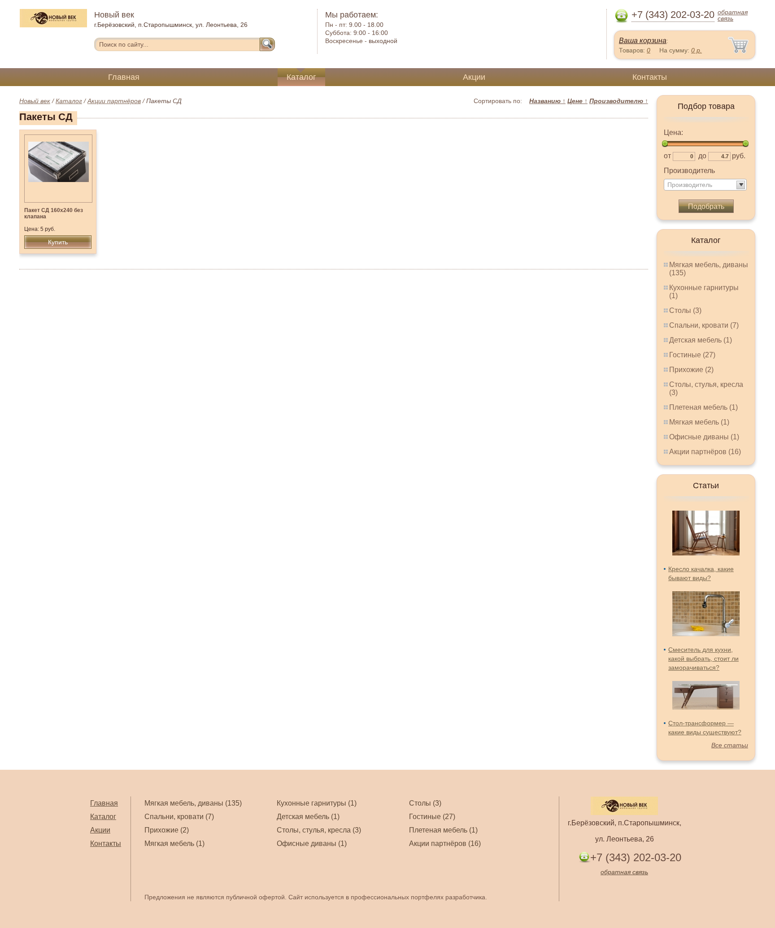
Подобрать (706, 206)
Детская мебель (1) (700, 340)
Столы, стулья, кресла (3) (319, 830)
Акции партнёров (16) (705, 451)
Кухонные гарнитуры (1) (317, 803)
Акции (474, 77)
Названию (547, 100)
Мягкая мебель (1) (699, 422)
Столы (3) (685, 310)
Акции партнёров (114, 100)
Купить (58, 242)
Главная (123, 77)
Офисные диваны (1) (704, 437)
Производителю (618, 100)
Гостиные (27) (692, 355)
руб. (738, 156)
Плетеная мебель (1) (703, 407)
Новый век (34, 100)
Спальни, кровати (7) (704, 325)
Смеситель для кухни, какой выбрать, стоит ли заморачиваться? (703, 658)
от (667, 156)
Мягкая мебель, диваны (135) (193, 803)
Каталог (301, 77)
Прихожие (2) (691, 369)
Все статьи (729, 745)
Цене (577, 100)
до (702, 156)
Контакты (649, 77)
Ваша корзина (642, 40)
